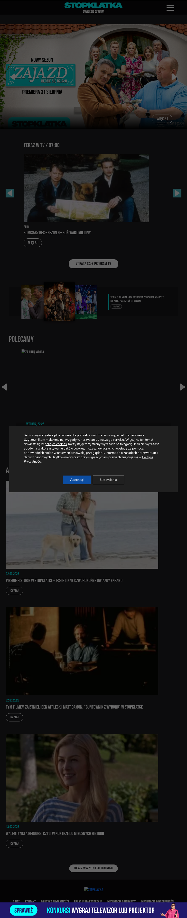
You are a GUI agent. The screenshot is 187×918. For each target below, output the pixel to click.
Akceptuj (77, 479)
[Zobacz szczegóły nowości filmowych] (93, 910)
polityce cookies (56, 444)
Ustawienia (108, 479)
